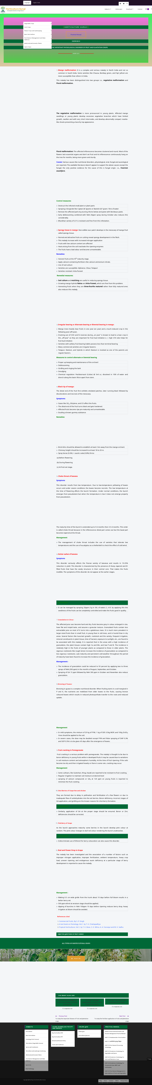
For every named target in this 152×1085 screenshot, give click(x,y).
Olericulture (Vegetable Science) (34, 1043)
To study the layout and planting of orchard (117, 1002)
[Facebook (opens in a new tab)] (120, 3)
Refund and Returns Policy (59, 1041)
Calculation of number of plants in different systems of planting (67, 1002)
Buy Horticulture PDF (57, 1033)
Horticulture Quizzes (84, 1035)
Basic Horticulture (29, 34)
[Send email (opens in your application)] (127, 3)
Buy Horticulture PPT (57, 1037)
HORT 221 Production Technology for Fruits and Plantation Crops (114, 1058)
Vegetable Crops (29, 24)
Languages (27, 3)
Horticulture (29, 1031)
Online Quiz (81, 1031)
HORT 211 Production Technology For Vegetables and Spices (114, 1052)
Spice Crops (27, 47)
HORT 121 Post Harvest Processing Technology (114, 1046)
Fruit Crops (27, 27)
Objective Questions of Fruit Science (71, 934)
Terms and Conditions (58, 1045)
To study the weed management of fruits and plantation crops (92, 1002)
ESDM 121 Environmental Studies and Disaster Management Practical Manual (115, 1032)
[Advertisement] (92, 98)
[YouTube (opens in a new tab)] (123, 3)
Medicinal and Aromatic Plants (33, 43)
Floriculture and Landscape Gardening (36, 1051)
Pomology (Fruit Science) (32, 1039)
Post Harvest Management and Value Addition (34, 39)
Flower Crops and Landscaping (33, 31)
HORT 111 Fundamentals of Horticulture (115, 1037)
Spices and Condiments (32, 1047)
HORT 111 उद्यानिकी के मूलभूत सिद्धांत (113, 1041)
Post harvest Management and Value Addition (35, 1060)
